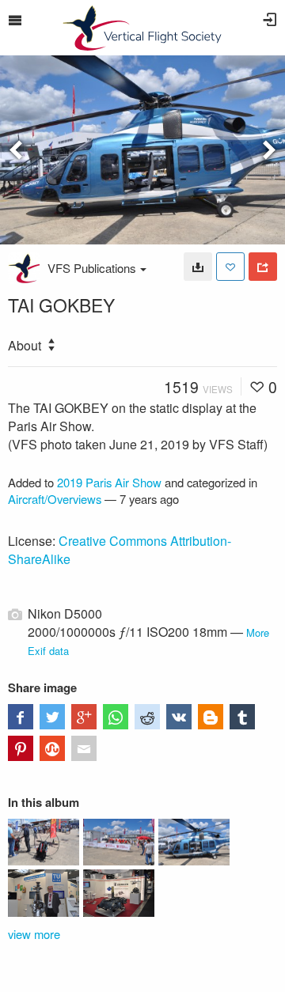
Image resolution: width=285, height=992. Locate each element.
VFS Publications (92, 267)
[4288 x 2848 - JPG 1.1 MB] (198, 266)
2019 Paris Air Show (109, 482)
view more (34, 934)
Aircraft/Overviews (54, 498)
